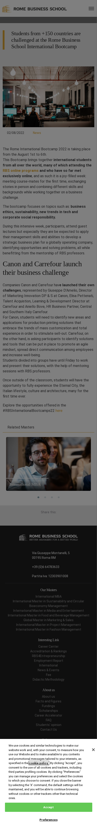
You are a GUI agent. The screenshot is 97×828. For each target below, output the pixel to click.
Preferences (48, 819)
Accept (48, 807)
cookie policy (39, 763)
